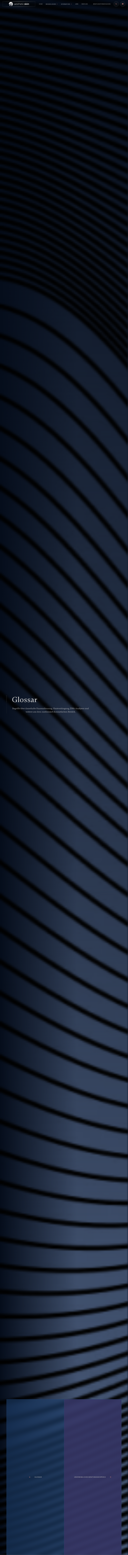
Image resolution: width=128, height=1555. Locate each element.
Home (40, 4)
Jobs (76, 4)
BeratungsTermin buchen (102, 4)
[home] (19, 4)
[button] (52, 4)
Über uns (85, 4)
